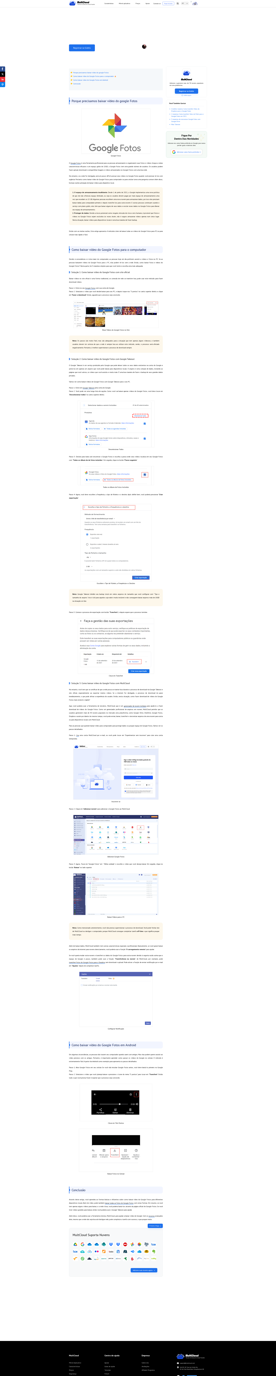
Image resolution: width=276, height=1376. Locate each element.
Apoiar (148, 3)
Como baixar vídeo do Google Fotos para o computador (93, 76)
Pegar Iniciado (168, 3)
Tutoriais (107, 1370)
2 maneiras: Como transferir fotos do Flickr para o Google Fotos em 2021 (187, 115)
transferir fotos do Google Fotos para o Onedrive (87, 962)
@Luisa (159, 47)
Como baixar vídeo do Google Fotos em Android (90, 80)
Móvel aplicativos (124, 3)
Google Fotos (76, 163)
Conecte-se (157, 4)
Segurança (72, 1374)
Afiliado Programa (148, 1370)
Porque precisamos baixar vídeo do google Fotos (91, 72)
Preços (138, 3)
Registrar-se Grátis (82, 47)
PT (183, 3)
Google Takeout (88, 388)
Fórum (106, 1374)
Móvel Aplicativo (75, 1363)
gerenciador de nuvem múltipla (135, 706)
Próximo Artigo (154, 1226)
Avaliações (145, 1366)
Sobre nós (145, 1363)
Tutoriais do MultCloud (83, 10)
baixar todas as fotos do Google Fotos (119, 1203)
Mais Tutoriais (175, 124)
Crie (77, 735)
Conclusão (77, 84)
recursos (152, 1216)
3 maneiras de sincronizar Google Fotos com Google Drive (185, 120)
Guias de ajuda (109, 1366)
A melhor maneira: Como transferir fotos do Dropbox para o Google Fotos (185, 110)
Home (73, 10)
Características (109, 3)
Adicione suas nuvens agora (142, 1270)
